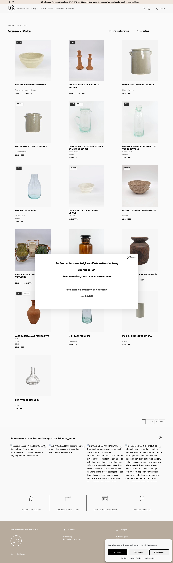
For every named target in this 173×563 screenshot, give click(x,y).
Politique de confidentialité (145, 558)
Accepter (117, 552)
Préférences (159, 552)
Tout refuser (138, 552)
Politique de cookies (128, 558)
